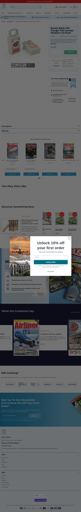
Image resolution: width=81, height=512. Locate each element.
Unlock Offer (51, 262)
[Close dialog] (69, 238)
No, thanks (51, 271)
